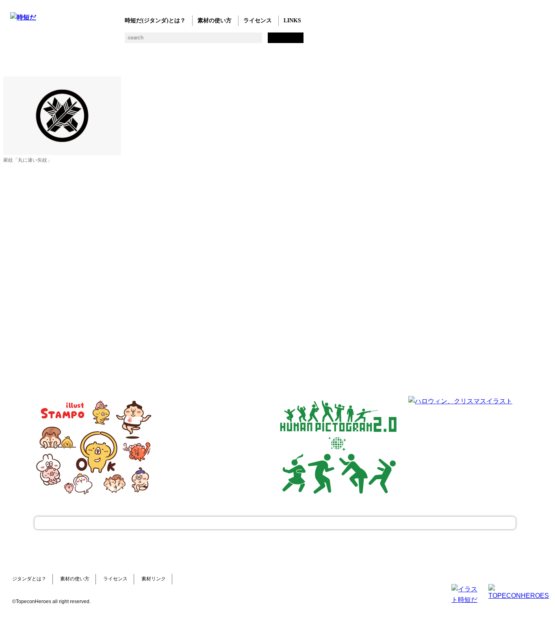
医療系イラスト (80, 41)
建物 (145, 41)
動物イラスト (113, 41)
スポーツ (194, 41)
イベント (226, 41)
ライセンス (257, 20)
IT (64, 41)
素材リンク (153, 579)
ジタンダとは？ (29, 579)
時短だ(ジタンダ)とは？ (155, 20)
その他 (308, 41)
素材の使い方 (214, 20)
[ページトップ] (275, 523)
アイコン (243, 41)
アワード (161, 41)
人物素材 (15, 41)
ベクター (259, 41)
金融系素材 (48, 41)
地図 (210, 41)
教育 (96, 41)
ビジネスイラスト (31, 41)
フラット (291, 41)
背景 (129, 41)
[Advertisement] (217, 447)
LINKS (292, 20)
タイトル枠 (178, 41)
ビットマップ (275, 41)
